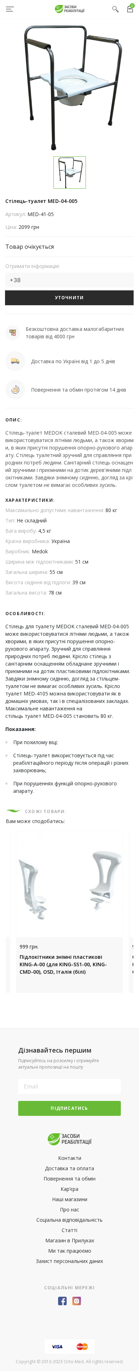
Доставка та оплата (69, 1168)
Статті (69, 1230)
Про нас (69, 1209)
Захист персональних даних (69, 1261)
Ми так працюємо (69, 1250)
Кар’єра (69, 1188)
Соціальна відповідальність (69, 1219)
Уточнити (69, 298)
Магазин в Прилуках (69, 1240)
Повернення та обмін (69, 1178)
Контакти (69, 1158)
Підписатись (69, 1108)
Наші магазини (69, 1199)
